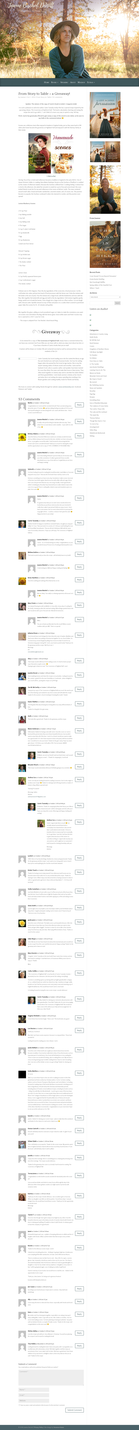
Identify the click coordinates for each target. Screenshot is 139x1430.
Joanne (23, 97)
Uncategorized (94, 427)
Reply (79, 405)
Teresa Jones (32, 1173)
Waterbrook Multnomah (97, 433)
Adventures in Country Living (99, 334)
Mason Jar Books (95, 373)
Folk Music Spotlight (96, 352)
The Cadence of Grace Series (99, 406)
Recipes (92, 397)
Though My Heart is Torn (98, 421)
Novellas (92, 391)
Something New (95, 400)
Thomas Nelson (95, 418)
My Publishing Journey (97, 385)
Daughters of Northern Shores (99, 349)
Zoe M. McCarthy (33, 687)
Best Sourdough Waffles (97, 282)
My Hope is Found (95, 379)
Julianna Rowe (33, 633)
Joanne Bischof (42, 419)
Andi (29, 716)
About (73, 83)
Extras (90, 83)
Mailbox (81, 83)
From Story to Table (44, 97)
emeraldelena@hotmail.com (36, 652)
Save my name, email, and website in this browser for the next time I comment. (43, 1405)
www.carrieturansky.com (66, 387)
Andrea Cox (32, 777)
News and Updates (96, 388)
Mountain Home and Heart (98, 376)
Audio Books (94, 337)
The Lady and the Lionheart (98, 412)
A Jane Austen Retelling (97, 279)
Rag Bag (92, 394)
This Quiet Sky (94, 415)
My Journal (93, 382)
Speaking (64, 83)
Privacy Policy (38, 1427)
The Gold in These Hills (97, 409)
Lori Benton (32, 1028)
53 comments (58, 97)
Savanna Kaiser (59, 1427)
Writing (92, 436)
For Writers (93, 358)
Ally (29, 1299)
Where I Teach (94, 288)
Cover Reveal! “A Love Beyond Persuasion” (103, 276)
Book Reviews (94, 343)
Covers (92, 346)
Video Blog (93, 430)
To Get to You (94, 424)
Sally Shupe (32, 939)
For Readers (93, 355)
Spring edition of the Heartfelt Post (101, 285)
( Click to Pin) (51, 176)
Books (54, 83)
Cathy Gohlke (32, 971)
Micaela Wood (33, 765)
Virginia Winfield (33, 1016)
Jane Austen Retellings (97, 367)
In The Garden (94, 364)
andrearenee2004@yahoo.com (37, 796)
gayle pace (31, 920)
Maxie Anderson (33, 729)
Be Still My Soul (95, 340)
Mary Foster (32, 603)
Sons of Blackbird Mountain (98, 403)
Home (46, 83)
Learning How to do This (98, 370)
